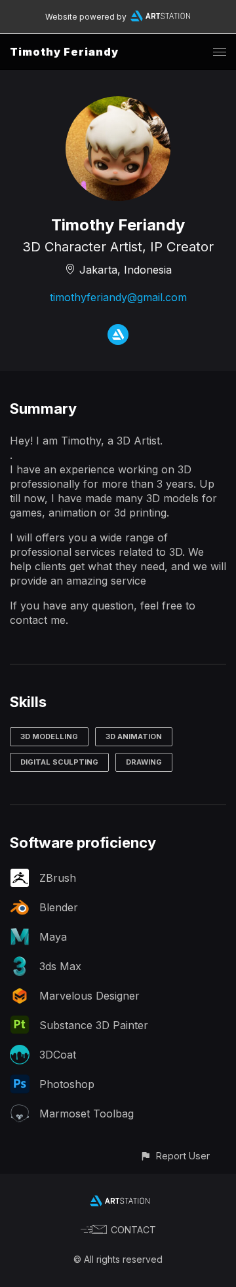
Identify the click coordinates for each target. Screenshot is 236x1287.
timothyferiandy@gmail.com (118, 297)
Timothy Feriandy (64, 51)
